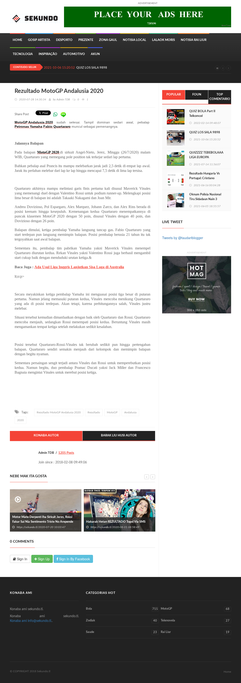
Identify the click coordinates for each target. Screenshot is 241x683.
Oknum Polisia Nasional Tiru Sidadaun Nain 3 (205, 197)
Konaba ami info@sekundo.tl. (31, 621)
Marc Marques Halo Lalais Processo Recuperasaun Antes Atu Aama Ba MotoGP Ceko (137, 519)
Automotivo (74, 54)
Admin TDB (63, 99)
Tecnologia (23, 54)
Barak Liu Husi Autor (119, 435)
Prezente (85, 40)
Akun (95, 54)
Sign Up (43, 559)
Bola (122, 609)
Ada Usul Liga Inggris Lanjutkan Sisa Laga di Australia (79, 267)
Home (17, 40)
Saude (121, 632)
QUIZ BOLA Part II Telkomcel (202, 114)
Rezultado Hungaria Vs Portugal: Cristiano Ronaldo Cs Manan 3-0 (204, 178)
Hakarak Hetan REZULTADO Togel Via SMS (59, 521)
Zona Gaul (108, 40)
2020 (20, 420)
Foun (196, 94)
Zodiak (121, 620)
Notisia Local (134, 40)
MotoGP (112, 412)
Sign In (21, 559)
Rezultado (94, 412)
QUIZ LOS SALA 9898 (91, 67)
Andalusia (130, 412)
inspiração (48, 54)
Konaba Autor (46, 435)
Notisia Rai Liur (193, 40)
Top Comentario (219, 97)
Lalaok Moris (163, 40)
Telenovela (195, 620)
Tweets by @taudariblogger (182, 237)
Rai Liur (195, 632)
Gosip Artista (39, 40)
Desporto (64, 40)
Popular (173, 94)
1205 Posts (66, 452)
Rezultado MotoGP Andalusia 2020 (59, 412)
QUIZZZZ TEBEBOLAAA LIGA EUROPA (206, 155)
